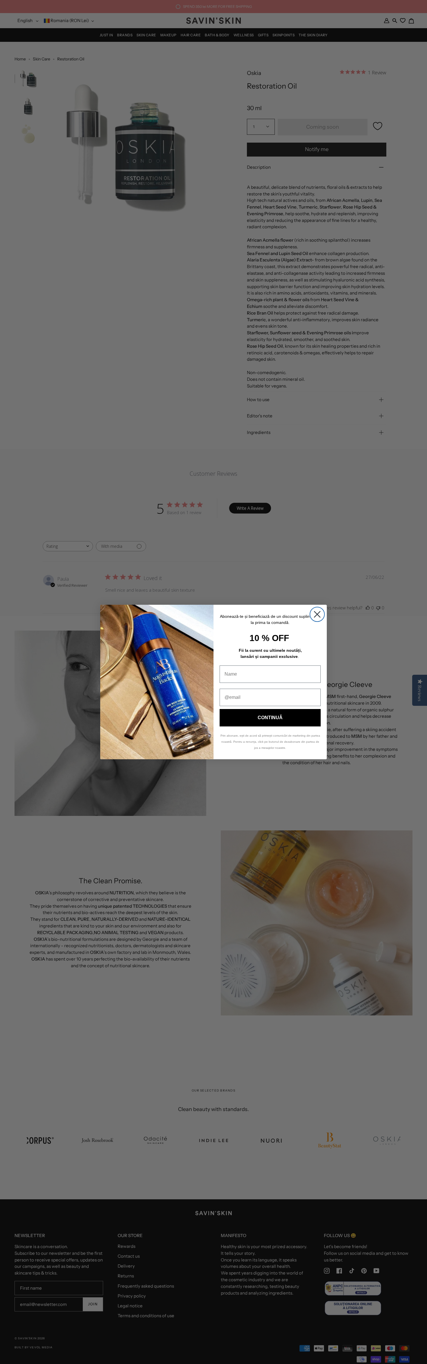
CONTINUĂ (270, 717)
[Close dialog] (317, 614)
